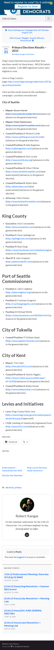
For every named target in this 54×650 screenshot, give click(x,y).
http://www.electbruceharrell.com (23, 113)
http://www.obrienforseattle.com (22, 171)
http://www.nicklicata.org (19, 160)
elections (9, 487)
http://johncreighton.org (18, 292)
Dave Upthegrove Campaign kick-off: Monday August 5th (28, 31)
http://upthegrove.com (17, 238)
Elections (31, 54)
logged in (21, 557)
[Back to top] (47, 643)
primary (18, 487)
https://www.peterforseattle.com (22, 125)
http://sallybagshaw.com (18, 148)
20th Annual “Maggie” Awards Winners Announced (27, 39)
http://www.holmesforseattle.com (23, 201)
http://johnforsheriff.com (18, 261)
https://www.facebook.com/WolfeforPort (27, 315)
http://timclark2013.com (18, 366)
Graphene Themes (22, 646)
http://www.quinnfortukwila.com (22, 340)
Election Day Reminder (12, 475)
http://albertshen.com (17, 186)
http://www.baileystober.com (21, 389)
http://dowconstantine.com (19, 227)
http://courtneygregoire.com (20, 303)
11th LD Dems (9, 18)
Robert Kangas (19, 54)
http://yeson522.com (16, 426)
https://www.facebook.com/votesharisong (27, 250)
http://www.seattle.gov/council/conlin (24, 136)
